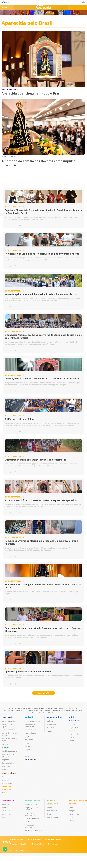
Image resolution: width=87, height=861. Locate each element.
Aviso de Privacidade (34, 840)
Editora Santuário (52, 802)
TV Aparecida (54, 717)
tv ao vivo (50, 728)
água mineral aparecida (7, 725)
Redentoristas (32, 800)
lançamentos (74, 814)
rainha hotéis (7, 783)
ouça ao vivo (73, 727)
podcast (72, 731)
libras (27, 743)
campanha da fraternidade (30, 725)
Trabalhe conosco (16, 840)
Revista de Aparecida (13, 207)
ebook (71, 817)
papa (26, 753)
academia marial (8, 721)
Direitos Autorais (38, 844)
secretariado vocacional (33, 830)
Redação (29, 717)
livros (49, 814)
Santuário (7, 717)
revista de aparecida (6, 787)
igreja (27, 736)
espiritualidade (30, 733)
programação (52, 724)
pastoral (5, 780)
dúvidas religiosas (31, 730)
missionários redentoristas (30, 814)
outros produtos (53, 817)
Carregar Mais (43, 693)
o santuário (6, 776)
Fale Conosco (53, 844)
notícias (5, 770)
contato (5, 744)
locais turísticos (8, 763)
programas (73, 737)
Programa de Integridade (19, 844)
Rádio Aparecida (74, 719)
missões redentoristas (33, 818)
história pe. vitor (31, 804)
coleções (72, 811)
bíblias (49, 807)
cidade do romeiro (9, 730)
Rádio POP (8, 800)
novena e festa (9, 773)
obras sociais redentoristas (30, 826)
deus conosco (52, 811)
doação (5, 747)
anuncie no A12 (32, 759)
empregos (6, 804)
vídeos (4, 793)
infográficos (29, 740)
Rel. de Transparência (53, 840)
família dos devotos (9, 751)
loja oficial (6, 766)
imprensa (6, 760)
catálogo (72, 820)
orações (27, 750)
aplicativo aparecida (32, 721)
